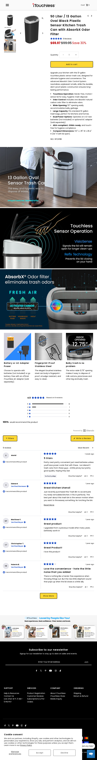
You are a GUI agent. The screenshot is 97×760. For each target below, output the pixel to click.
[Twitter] (41, 671)
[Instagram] (56, 671)
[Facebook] (36, 671)
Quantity (54, 55)
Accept (39, 752)
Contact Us (9, 696)
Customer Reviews (35, 696)
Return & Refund (81, 696)
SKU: (52, 139)
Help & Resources (11, 693)
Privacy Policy (26, 745)
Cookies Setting (83, 752)
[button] (60, 39)
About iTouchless (58, 693)
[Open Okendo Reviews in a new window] (83, 430)
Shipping (77, 693)
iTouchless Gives (57, 696)
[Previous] (20, 33)
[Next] (42, 33)
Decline (64, 752)
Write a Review (85, 439)
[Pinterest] (45, 671)
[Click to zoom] (42, 18)
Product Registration (36, 693)
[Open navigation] (7, 5)
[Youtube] (50, 671)
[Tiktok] (60, 671)
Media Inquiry (56, 699)
